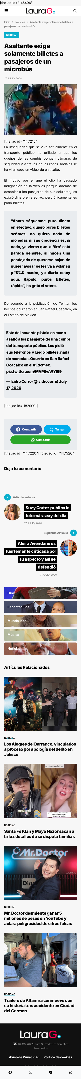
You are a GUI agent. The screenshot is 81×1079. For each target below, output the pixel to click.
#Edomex (41, 365)
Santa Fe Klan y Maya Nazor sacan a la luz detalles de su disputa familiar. (39, 834)
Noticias (20, 22)
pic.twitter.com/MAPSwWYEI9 (33, 371)
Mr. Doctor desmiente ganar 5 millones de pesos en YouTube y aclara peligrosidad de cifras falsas (38, 918)
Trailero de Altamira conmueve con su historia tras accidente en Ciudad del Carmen (39, 1005)
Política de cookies (58, 1057)
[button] (6, 11)
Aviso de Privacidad (24, 1057)
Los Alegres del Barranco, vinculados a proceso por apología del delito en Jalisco (40, 749)
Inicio (7, 22)
